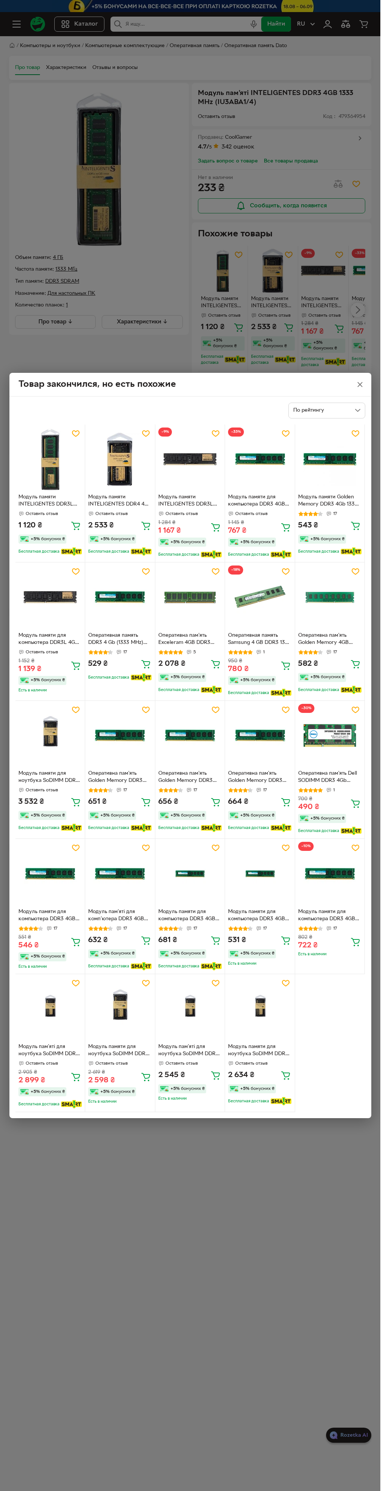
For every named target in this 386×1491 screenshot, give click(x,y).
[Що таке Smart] (71, 551)
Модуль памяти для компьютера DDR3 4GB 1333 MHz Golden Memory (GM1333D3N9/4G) (50, 916)
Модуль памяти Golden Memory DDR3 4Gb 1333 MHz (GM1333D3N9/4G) (328, 501)
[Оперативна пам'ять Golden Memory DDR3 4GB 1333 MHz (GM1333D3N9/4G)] (120, 736)
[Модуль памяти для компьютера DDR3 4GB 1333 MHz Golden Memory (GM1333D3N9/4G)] (50, 874)
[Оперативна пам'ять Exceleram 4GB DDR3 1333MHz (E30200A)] (190, 597)
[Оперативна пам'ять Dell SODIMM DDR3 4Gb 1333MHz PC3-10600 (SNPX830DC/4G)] (330, 736)
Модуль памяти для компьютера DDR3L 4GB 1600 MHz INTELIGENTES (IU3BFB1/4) (49, 640)
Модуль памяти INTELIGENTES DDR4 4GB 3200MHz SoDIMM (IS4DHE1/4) (120, 501)
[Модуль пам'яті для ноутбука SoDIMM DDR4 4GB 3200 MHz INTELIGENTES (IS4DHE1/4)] (50, 1009)
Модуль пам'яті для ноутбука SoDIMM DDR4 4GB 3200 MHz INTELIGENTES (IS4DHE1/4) (48, 1051)
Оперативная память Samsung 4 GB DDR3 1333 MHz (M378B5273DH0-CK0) (259, 640)
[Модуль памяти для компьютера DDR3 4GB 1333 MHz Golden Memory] (260, 459)
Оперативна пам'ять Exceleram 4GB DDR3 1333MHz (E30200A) (184, 640)
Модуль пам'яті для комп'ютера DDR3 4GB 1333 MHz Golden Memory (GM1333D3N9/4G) (120, 916)
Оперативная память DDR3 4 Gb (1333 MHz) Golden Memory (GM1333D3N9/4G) (115, 640)
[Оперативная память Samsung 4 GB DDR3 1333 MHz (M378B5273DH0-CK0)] (260, 597)
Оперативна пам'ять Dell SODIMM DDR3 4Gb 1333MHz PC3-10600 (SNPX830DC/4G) (327, 778)
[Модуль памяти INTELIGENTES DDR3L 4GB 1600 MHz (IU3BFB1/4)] (50, 459)
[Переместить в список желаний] (76, 434)
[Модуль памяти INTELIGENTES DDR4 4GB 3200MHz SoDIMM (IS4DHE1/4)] (120, 459)
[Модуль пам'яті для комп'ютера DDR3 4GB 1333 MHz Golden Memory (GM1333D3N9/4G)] (120, 874)
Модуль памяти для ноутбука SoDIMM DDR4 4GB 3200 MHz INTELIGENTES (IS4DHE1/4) (48, 778)
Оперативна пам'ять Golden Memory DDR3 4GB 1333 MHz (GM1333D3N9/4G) (115, 778)
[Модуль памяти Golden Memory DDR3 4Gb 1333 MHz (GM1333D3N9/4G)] (330, 459)
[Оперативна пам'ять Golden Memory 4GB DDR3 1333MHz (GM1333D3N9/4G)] (330, 597)
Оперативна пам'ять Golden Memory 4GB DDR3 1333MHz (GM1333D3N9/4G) (323, 640)
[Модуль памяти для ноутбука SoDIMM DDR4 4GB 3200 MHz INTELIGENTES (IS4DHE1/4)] (50, 736)
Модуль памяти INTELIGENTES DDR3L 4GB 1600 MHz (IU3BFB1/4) (45, 501)
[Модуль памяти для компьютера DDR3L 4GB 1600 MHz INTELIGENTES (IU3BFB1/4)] (50, 597)
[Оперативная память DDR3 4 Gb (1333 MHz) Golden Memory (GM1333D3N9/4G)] (120, 597)
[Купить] (76, 525)
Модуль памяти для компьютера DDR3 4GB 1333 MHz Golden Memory (259, 501)
